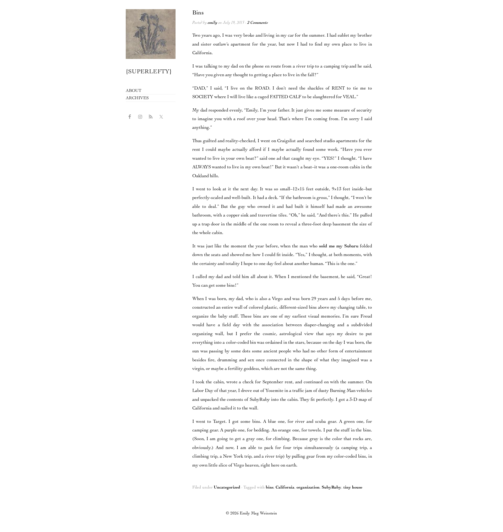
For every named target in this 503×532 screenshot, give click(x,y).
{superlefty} (151, 34)
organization (308, 488)
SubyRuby (331, 488)
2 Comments (257, 23)
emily (212, 23)
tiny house (352, 488)
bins (270, 488)
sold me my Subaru (338, 246)
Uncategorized (227, 488)
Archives (137, 98)
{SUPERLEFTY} (149, 72)
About (133, 91)
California (285, 488)
